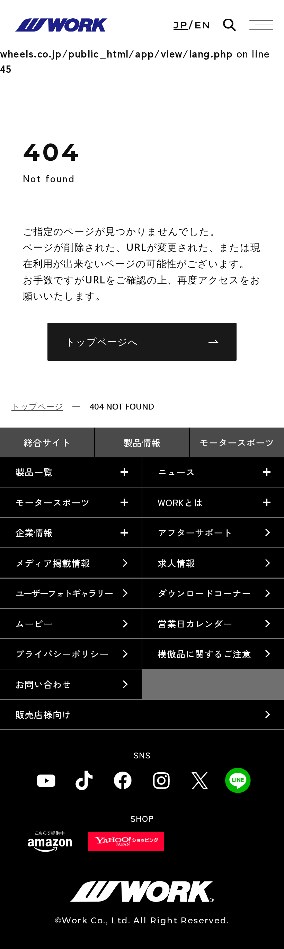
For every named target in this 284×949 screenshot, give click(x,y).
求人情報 (176, 563)
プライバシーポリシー (62, 653)
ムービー (34, 623)
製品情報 (142, 442)
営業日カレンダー (195, 623)
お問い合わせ (43, 684)
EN (202, 25)
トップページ (37, 406)
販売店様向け (43, 714)
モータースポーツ (236, 442)
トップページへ (102, 341)
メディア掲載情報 (52, 563)
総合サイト (47, 442)
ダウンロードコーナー (204, 593)
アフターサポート (195, 532)
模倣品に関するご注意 (204, 653)
